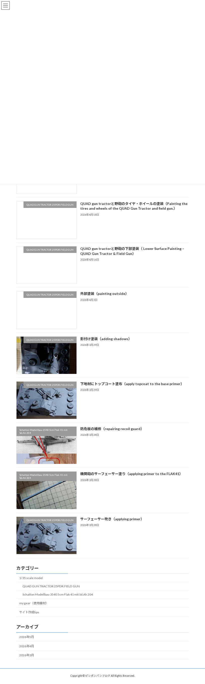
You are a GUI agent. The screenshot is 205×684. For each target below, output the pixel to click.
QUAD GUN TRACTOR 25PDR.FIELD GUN (51, 586)
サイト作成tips (29, 612)
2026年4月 (26, 646)
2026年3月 (26, 655)
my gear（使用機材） (33, 603)
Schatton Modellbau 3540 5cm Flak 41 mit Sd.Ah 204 (57, 594)
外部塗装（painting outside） (104, 293)
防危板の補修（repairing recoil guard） (112, 429)
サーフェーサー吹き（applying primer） (112, 519)
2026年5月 (26, 637)
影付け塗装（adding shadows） (106, 338)
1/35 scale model (31, 578)
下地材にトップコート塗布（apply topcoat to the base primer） (132, 384)
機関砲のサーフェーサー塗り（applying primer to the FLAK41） (131, 474)
